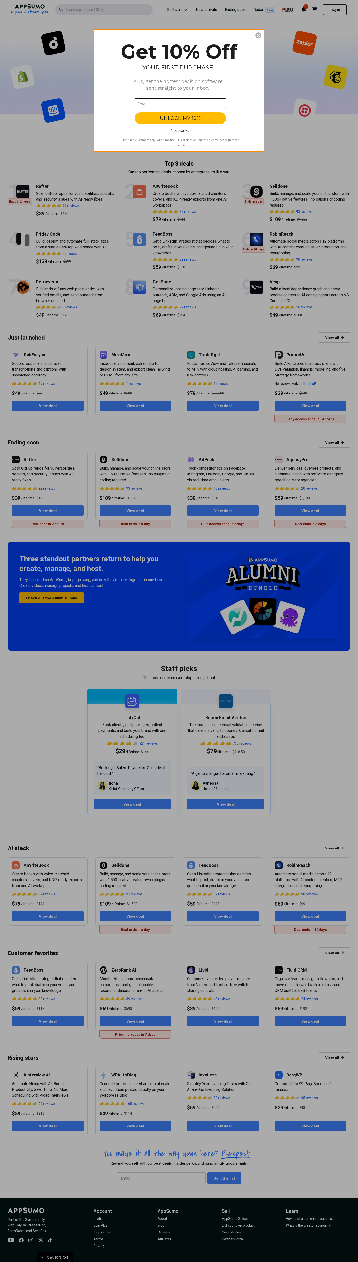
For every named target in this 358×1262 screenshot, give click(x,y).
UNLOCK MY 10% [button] (180, 118)
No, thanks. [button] (180, 130)
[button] (258, 35)
